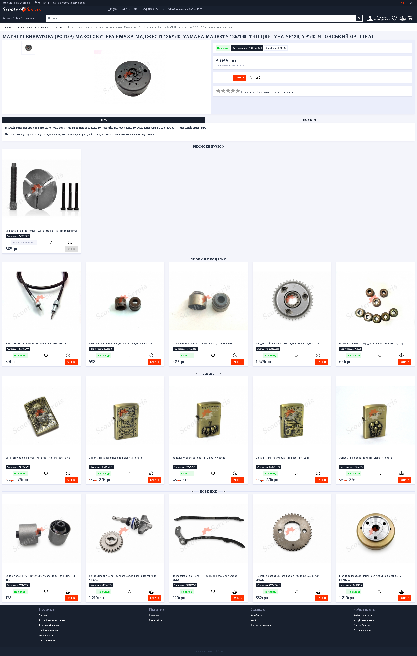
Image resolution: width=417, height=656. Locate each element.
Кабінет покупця (363, 615)
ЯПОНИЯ (281, 48)
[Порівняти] (258, 78)
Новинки (29, 18)
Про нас (43, 615)
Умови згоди (46, 635)
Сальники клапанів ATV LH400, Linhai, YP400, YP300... (204, 343)
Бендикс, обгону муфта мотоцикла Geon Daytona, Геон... (289, 343)
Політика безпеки (48, 630)
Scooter (21, 9)
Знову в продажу (208, 259)
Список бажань (362, 625)
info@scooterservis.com (71, 2)
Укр (402, 2)
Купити (239, 77)
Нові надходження (260, 625)
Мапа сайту (155, 620)
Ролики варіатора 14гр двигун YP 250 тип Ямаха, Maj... (371, 343)
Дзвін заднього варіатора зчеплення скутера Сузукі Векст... (291, 576)
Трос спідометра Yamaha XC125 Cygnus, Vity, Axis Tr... (37, 343)
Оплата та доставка (18, 2)
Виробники (256, 615)
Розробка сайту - (208, 651)
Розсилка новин (362, 630)
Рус (410, 2)
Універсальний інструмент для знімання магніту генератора (42, 230)
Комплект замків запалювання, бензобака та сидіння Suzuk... (371, 577)
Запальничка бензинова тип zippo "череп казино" (368, 457)
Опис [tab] (103, 120)
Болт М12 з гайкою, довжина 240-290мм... (198, 576)
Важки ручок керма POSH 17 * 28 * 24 (28, 457)
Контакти (43, 2)
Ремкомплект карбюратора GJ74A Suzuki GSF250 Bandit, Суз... (122, 577)
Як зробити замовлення (52, 620)
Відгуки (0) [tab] (309, 120)
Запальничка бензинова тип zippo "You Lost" (282, 457)
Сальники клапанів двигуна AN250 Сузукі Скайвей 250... (122, 343)
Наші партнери (47, 640)
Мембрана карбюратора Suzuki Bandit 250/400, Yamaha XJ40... (39, 577)
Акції (18, 18)
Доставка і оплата (49, 625)
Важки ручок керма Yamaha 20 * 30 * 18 (113, 457)
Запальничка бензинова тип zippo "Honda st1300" (202, 457)
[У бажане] (250, 78)
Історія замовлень (364, 620)
